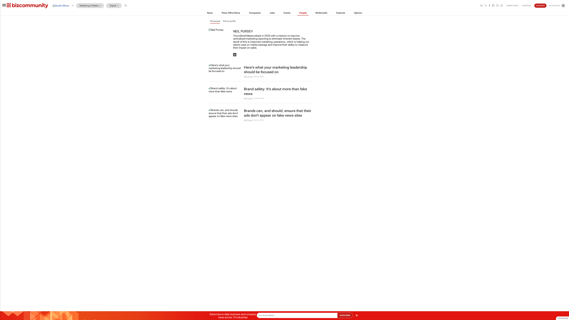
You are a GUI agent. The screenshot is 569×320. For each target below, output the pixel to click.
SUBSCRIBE (345, 315)
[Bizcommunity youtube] (497, 6)
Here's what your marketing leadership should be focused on (275, 69)
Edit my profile (229, 21)
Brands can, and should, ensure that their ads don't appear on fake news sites (277, 113)
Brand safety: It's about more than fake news (275, 91)
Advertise (526, 6)
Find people (215, 21)
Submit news (512, 6)
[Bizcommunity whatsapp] (502, 6)
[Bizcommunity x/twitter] (486, 6)
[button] (126, 5)
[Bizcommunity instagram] (493, 6)
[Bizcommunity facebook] (489, 6)
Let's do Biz (563, 318)
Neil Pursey (248, 77)
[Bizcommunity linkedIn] (481, 6)
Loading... (5, 141)
